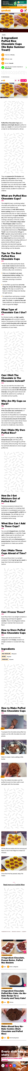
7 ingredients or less (5, 931)
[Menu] (21, 10)
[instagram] (6, 1065)
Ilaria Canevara (6, 77)
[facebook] (14, 1065)
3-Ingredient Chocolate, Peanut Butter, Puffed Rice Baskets (13, 960)
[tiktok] (2, 1065)
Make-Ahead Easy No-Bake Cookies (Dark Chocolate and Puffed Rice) (12, 1030)
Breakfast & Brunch (16, 931)
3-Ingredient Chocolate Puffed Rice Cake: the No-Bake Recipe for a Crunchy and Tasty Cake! (14, 994)
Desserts (24, 931)
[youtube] (10, 1065)
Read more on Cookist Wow (14, 885)
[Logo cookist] (6, 10)
